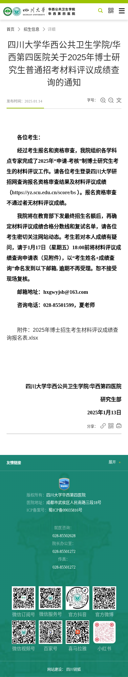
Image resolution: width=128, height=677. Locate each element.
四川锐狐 (73, 669)
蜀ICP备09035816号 (65, 510)
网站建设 (54, 669)
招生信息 (31, 29)
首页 (10, 29)
